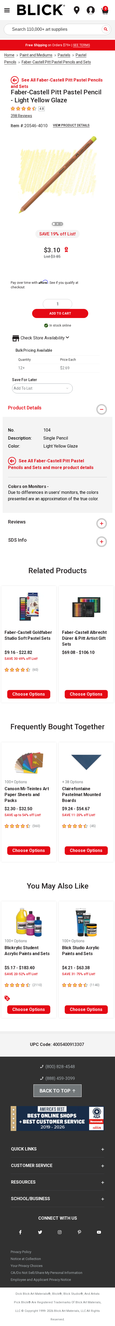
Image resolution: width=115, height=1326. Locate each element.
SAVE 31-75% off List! (78, 974)
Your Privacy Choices (27, 1266)
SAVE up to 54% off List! (23, 815)
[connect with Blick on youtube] (99, 1235)
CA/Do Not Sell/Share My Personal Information (46, 1273)
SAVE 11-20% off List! (78, 815)
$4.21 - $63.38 (76, 967)
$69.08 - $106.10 (78, 652)
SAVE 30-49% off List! (21, 659)
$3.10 (52, 250)
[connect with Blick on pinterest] (79, 1235)
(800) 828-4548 (60, 1066)
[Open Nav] (7, 10)
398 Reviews (21, 116)
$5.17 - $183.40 (19, 967)
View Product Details (71, 125)
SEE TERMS (81, 45)
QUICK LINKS (24, 1148)
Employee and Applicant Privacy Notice (41, 1280)
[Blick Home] (41, 10)
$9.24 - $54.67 (76, 808)
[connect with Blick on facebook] (20, 1235)
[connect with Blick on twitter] (40, 1235)
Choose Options (28, 694)
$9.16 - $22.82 (18, 652)
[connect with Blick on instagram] (59, 1235)
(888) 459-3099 (60, 1078)
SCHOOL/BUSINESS (30, 1198)
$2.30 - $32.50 (18, 808)
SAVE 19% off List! (57, 233)
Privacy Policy (21, 1252)
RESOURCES (23, 1182)
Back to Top (55, 1091)
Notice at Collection (26, 1259)
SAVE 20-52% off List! (21, 974)
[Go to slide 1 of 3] (54, 224)
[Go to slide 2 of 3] (57, 224)
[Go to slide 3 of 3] (61, 224)
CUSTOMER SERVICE (31, 1165)
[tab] (57, 408)
